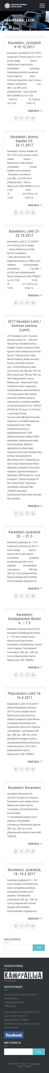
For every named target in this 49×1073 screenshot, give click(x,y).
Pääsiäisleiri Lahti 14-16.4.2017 (24, 695)
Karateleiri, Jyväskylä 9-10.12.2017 (24, 45)
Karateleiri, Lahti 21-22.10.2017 (24, 233)
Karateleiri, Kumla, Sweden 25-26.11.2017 (24, 141)
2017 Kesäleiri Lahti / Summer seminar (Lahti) (24, 325)
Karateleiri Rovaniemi (24, 788)
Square (33, 1063)
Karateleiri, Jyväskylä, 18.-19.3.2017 (24, 872)
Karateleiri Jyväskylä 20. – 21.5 (24, 534)
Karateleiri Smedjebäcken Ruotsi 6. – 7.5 (24, 619)
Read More (33, 110)
